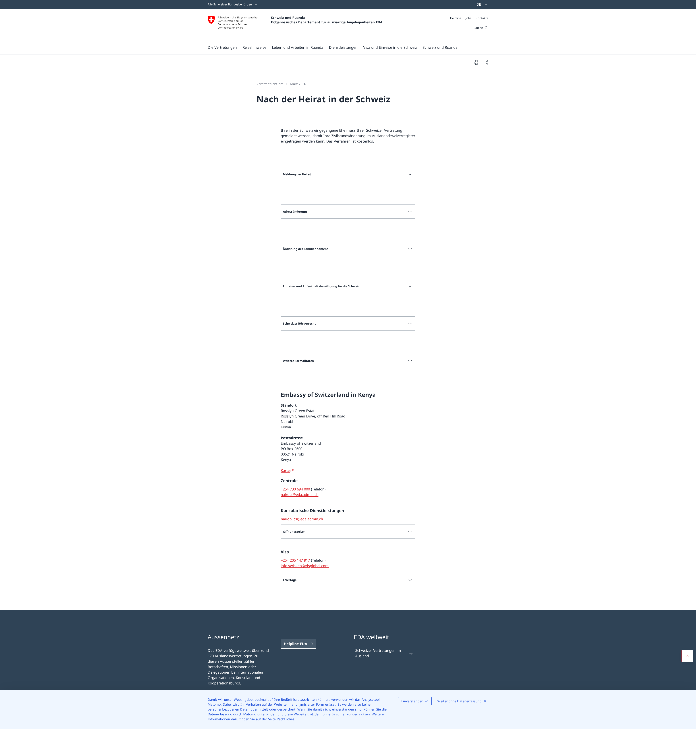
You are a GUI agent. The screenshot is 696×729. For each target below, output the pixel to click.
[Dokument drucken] (476, 62)
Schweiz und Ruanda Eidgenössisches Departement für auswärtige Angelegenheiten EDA (326, 19)
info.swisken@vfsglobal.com (305, 565)
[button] (222, 47)
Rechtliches (285, 719)
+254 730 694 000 (295, 489)
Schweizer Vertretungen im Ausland (378, 653)
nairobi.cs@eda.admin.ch (302, 519)
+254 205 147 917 (295, 560)
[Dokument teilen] (485, 62)
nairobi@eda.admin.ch (299, 494)
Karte (285, 470)
